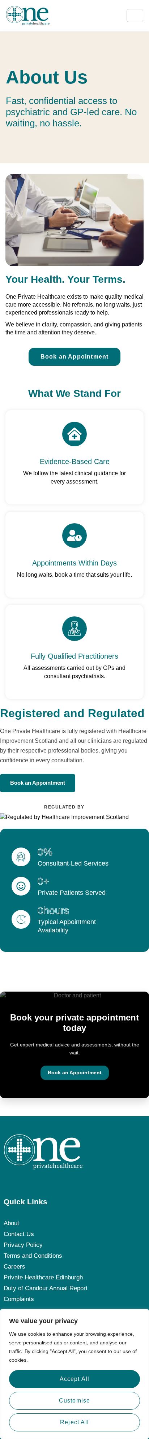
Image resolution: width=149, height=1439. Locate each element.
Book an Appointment (37, 783)
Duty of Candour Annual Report (46, 1288)
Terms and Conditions (33, 1255)
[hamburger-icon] (135, 15)
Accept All (75, 1379)
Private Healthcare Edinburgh (43, 1277)
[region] (74, 1374)
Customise (74, 1400)
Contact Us (19, 1234)
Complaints (19, 1299)
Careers (14, 1266)
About (11, 1223)
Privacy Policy (23, 1244)
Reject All (74, 1422)
